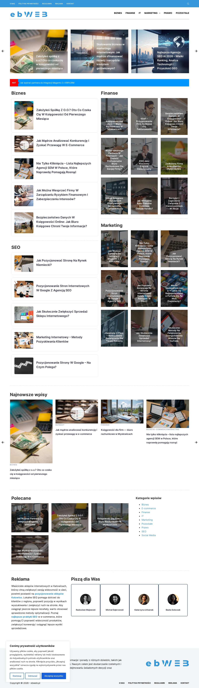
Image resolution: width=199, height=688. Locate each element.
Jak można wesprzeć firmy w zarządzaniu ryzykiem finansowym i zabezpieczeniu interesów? (62, 195)
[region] (38, 661)
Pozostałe (182, 13)
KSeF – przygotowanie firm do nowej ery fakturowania (144, 124)
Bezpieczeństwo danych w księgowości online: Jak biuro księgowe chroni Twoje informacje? (61, 222)
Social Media (149, 535)
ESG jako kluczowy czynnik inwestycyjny (144, 165)
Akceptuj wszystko (53, 676)
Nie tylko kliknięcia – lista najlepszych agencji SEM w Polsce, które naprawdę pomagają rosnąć (63, 168)
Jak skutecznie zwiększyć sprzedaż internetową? (144, 337)
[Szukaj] (188, 4)
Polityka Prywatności (28, 4)
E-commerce (115, 429)
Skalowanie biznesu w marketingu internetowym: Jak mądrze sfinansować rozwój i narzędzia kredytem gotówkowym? (50, 56)
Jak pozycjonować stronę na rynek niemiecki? (174, 257)
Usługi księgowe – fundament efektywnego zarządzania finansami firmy (114, 203)
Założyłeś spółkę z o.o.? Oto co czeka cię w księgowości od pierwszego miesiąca (58, 82)
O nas (12, 4)
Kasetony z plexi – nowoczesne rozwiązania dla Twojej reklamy (114, 337)
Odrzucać (32, 676)
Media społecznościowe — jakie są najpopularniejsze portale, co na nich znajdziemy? (174, 293)
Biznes (118, 13)
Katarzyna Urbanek (143, 610)
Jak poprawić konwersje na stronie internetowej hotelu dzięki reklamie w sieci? (144, 293)
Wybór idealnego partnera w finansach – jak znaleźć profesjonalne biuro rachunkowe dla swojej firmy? (114, 159)
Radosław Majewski (86, 610)
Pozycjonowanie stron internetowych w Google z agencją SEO (114, 296)
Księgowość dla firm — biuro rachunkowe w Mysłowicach (114, 125)
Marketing (150, 13)
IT (140, 13)
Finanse (130, 13)
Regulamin (47, 4)
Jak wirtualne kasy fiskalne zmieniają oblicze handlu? (144, 204)
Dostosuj (17, 676)
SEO (144, 531)
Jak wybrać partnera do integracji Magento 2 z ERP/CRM (114, 256)
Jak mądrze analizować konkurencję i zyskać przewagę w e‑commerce (170, 60)
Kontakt (70, 4)
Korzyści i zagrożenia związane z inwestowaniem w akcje (174, 203)
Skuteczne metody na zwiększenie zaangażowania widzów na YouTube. (174, 334)
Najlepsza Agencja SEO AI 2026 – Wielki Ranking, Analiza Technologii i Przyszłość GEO (110, 60)
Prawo (168, 13)
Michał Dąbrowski (115, 610)
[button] (3, 51)
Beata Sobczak (173, 610)
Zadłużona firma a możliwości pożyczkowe (174, 166)
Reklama (59, 4)
